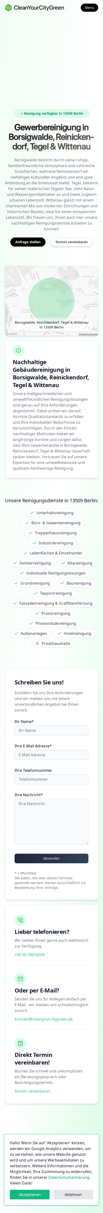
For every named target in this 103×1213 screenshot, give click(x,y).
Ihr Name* (24, 721)
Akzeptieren (30, 1194)
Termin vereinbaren (32, 1091)
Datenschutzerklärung (68, 1177)
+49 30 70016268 (30, 954)
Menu (89, 7)
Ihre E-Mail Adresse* (33, 746)
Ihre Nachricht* (29, 794)
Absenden (51, 858)
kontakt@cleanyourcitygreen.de (44, 1019)
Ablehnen (73, 1194)
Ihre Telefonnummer (33, 770)
